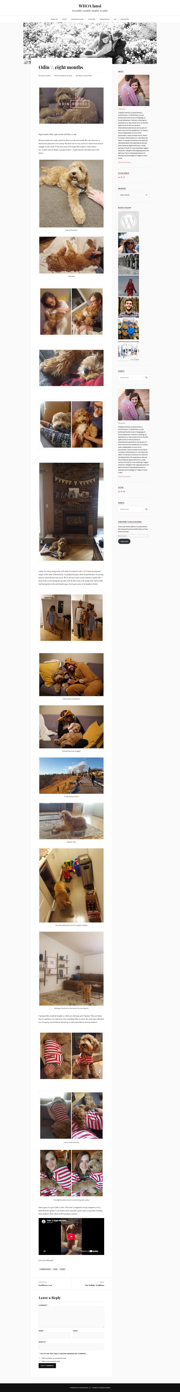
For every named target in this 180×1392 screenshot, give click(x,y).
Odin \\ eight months (61, 67)
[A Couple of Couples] (128, 231)
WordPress (83, 1387)
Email (76, 1331)
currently (91, 19)
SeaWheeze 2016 (45, 1285)
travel (64, 19)
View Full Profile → (125, 162)
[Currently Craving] (128, 253)
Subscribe (124, 541)
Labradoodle (45, 1269)
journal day (125, 19)
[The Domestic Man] (128, 317)
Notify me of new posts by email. (51, 1361)
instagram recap (77, 19)
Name (41, 1331)
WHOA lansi (90, 5)
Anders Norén (104, 1387)
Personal (88, 75)
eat (115, 19)
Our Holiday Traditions (94, 1285)
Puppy (62, 1269)
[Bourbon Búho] (128, 339)
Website (42, 1342)
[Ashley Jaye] (128, 274)
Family (80, 75)
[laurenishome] (128, 360)
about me (54, 19)
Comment (43, 1305)
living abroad (104, 19)
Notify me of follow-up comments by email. (54, 1358)
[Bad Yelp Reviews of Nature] (128, 296)
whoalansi (46, 75)
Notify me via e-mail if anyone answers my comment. (63, 1353)
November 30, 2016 (64, 75)
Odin (55, 1269)
